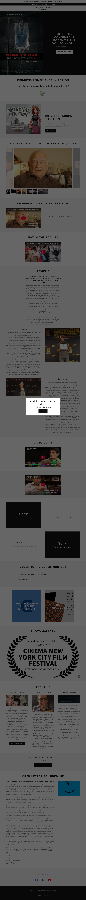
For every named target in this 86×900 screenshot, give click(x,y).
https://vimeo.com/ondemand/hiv (43, 407)
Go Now (43, 411)
